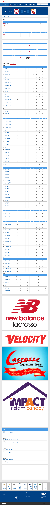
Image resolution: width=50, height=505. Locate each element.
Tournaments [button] (25, 4)
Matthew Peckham (8, 161)
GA (27, 32)
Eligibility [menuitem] (16, 495)
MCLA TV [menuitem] (16, 497)
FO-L (45, 118)
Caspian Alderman (8, 243)
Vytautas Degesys (8, 180)
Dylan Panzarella (8, 80)
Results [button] (15, 4)
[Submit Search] (38, 4)
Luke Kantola (7, 282)
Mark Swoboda (7, 74)
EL (17, 118)
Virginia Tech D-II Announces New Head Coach (10, 439)
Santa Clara (7, 23)
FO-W (42, 118)
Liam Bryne (7, 76)
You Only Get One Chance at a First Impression (10, 436)
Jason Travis (7, 152)
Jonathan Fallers (8, 121)
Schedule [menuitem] (10, 4)
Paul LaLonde (7, 129)
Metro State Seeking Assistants (8, 459)
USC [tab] (17, 63)
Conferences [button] (19, 4)
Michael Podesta (8, 97)
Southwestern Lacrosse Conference (36, 487)
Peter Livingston (7, 211)
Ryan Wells (7, 110)
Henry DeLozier (7, 185)
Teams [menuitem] (16, 493)
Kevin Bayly (7, 132)
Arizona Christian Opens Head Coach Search (10, 446)
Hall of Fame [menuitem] (17, 499)
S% (45, 32)
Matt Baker (7, 252)
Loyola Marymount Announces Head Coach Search (11, 442)
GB (31, 32)
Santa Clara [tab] (13, 63)
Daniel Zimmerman (8, 224)
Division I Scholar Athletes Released (9, 452)
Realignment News (6, 462)
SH (30, 118)
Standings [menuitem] (5, 495)
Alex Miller (7, 141)
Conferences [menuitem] (5, 498)
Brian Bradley (7, 197)
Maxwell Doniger (8, 238)
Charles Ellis (7, 68)
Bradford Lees (7, 169)
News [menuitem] (27, 493)
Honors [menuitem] (16, 498)
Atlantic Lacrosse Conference (4, 487)
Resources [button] (30, 4)
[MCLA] (4, 1)
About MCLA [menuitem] (28, 496)
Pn (36, 118)
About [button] (34, 4)
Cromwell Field (6, 16)
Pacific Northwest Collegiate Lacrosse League (20, 487)
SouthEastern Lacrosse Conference (31, 487)
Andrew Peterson (8, 102)
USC (6, 25)
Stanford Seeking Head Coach (8, 449)
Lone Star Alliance (14, 487)
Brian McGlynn (7, 260)
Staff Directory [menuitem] (28, 495)
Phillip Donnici (7, 276)
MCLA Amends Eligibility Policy (8, 432)
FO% (36, 32)
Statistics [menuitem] (16, 496)
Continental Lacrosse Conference (10, 487)
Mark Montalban (7, 146)
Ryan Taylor (7, 194)
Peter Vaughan (7, 230)
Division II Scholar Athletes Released (9, 456)
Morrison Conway (8, 288)
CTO (39, 118)
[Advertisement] (25, 420)
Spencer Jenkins (8, 266)
